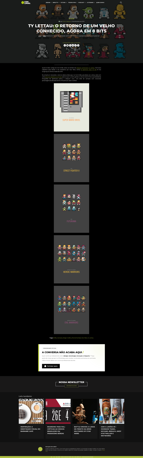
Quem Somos (100, 2)
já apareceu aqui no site (89, 69)
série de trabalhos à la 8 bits (53, 77)
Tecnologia (72, 2)
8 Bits (55, 338)
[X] (70, 45)
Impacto (55, 2)
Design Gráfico (67, 338)
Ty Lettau (91, 338)
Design (48, 2)
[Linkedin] (73, 45)
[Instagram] (78, 45)
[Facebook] (67, 45)
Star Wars (84, 338)
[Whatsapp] (65, 45)
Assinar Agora (71, 385)
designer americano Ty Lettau (85, 68)
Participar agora (52, 366)
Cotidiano (90, 2)
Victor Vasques (67, 21)
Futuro (63, 2)
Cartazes (59, 338)
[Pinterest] (75, 45)
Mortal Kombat (76, 338)
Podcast (81, 2)
